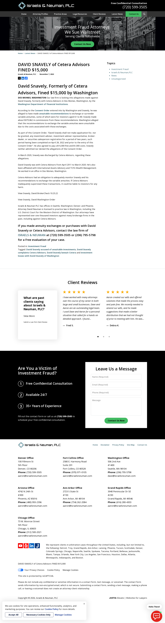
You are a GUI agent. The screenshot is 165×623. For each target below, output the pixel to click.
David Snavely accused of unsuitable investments (51, 249)
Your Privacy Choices (34, 570)
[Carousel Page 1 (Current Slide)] (98, 336)
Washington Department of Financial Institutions (43, 104)
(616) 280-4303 (123, 502)
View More (29, 315)
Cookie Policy (53, 570)
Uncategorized (118, 78)
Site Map (131, 445)
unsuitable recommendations (54, 113)
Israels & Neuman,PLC (122, 72)
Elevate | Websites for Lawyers (128, 598)
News (114, 75)
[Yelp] (26, 545)
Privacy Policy (118, 445)
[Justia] (37, 545)
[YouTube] (20, 545)
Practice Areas (60, 14)
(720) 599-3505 (135, 7)
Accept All (13, 614)
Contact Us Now (82, 44)
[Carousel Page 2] (103, 336)
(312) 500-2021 (34, 532)
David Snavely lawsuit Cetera (61, 252)
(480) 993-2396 (34, 502)
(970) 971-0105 (78, 472)
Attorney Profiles (40, 14)
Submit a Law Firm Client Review (35, 322)
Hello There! (154, 607)
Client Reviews (99, 14)
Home (23, 14)
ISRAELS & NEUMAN (32, 235)
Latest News (117, 14)
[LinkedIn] (31, 545)
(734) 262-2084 (78, 502)
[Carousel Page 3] (109, 336)
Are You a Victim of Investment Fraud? (37, 370)
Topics (111, 63)
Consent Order (42, 110)
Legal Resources (80, 14)
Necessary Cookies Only (38, 614)
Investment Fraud (37, 246)
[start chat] (156, 616)
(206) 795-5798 (123, 472)
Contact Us (134, 14)
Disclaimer (105, 445)
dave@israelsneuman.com (122, 475)
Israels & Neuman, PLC (47, 598)
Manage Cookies (70, 570)
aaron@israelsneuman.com (32, 475)
